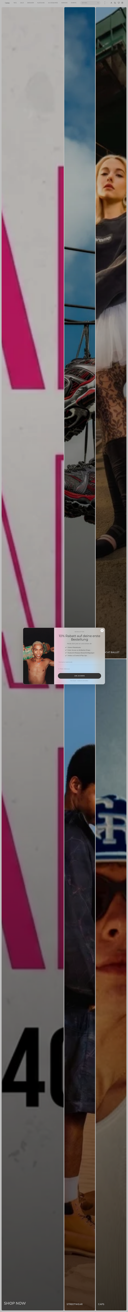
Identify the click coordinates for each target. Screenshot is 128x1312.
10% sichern (79, 676)
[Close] (102, 630)
